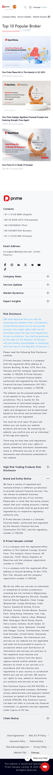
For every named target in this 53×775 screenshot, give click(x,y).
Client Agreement (15, 735)
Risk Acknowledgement (17, 746)
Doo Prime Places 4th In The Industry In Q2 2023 (24, 72)
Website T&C (20, 752)
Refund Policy (36, 741)
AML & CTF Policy (37, 735)
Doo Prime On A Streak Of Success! (17, 165)
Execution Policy (17, 741)
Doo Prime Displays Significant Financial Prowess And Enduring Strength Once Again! (25, 118)
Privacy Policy (40, 746)
